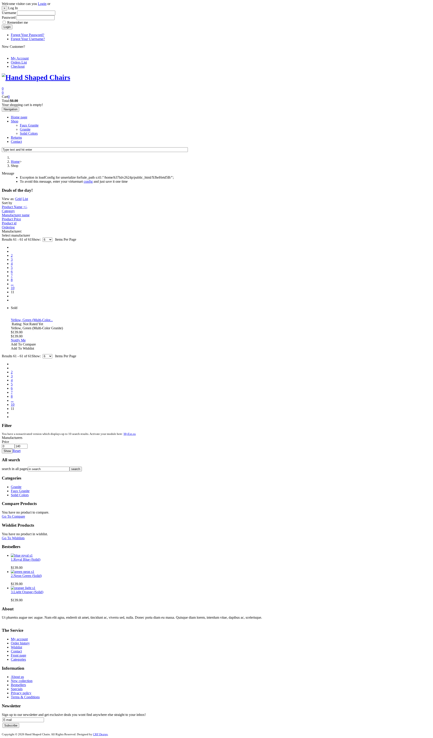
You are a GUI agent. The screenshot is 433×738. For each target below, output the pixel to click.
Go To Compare (13, 516)
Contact (16, 141)
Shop (14, 121)
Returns (16, 137)
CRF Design (100, 734)
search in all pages (15, 469)
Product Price (11, 219)
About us (17, 677)
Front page (18, 655)
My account (19, 639)
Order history (20, 643)
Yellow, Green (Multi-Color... (32, 320)
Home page (19, 117)
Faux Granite (29, 125)
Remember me (17, 22)
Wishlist (16, 647)
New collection (21, 681)
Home (15, 162)
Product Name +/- (14, 207)
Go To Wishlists (13, 538)
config (88, 181)
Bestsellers (18, 685)
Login (42, 4)
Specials (17, 689)
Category (8, 211)
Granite (25, 129)
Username (9, 13)
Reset (17, 451)
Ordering (8, 227)
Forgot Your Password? (27, 35)
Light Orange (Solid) (27, 592)
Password (9, 17)
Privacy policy (21, 693)
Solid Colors (29, 133)
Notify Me (18, 340)
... (12, 284)
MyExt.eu (130, 434)
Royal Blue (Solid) (25, 559)
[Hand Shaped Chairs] (36, 77)
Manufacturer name (16, 215)
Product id (9, 223)
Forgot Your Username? (28, 39)
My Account (20, 58)
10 (12, 288)
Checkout (18, 66)
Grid (18, 199)
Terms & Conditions (25, 697)
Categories (18, 659)
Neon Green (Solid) (26, 576)
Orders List (19, 62)
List (25, 199)
